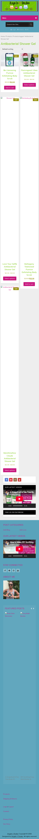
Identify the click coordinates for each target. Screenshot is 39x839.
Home (3, 36)
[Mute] (29, 506)
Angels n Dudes (12, 834)
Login (14, 29)
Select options (29, 85)
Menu (4, 18)
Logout (11, 807)
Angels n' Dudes (17, 836)
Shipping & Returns (10, 799)
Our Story (6, 824)
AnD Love (23, 530)
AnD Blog (6, 530)
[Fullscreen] (33, 506)
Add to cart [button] (10, 88)
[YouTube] (19, 479)
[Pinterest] (11, 479)
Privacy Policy (8, 819)
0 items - (23, 29)
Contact (6, 811)
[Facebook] (6, 479)
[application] (19, 499)
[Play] (6, 506)
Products (9, 36)
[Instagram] (15, 479)
